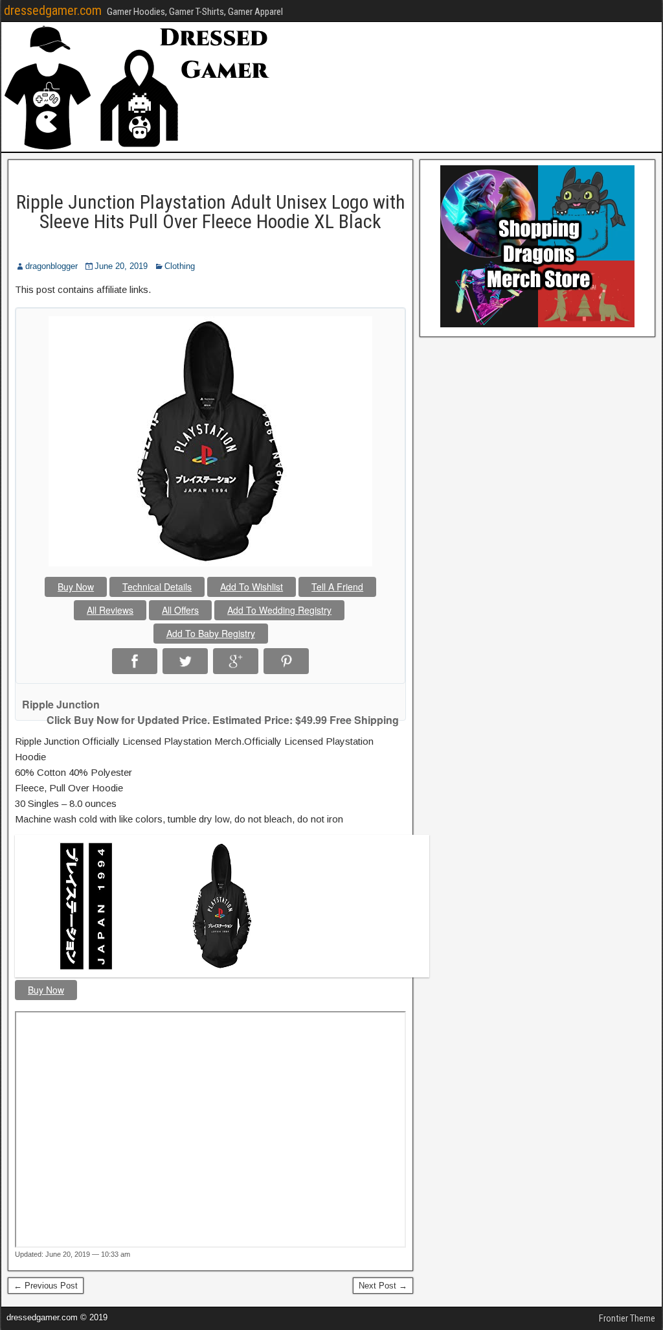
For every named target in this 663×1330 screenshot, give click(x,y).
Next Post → (383, 1285)
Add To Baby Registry (210, 633)
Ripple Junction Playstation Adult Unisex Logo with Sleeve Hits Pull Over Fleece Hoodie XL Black (210, 212)
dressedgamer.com (53, 10)
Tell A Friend (337, 586)
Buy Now (76, 586)
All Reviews (110, 609)
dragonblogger (51, 266)
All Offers (180, 609)
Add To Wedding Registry (279, 609)
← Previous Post (46, 1285)
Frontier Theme (627, 1318)
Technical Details (157, 586)
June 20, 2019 (121, 266)
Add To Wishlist (251, 586)
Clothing (179, 266)
